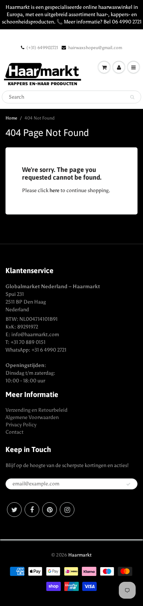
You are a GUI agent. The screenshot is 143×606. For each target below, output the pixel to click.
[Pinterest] (49, 509)
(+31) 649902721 (42, 47)
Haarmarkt (80, 555)
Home (11, 118)
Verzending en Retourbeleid (36, 410)
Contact (14, 432)
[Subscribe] (128, 484)
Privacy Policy (21, 425)
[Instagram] (67, 509)
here (54, 190)
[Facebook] (32, 509)
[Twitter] (14, 509)
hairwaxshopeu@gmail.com (95, 47)
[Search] (132, 97)
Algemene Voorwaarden (32, 417)
